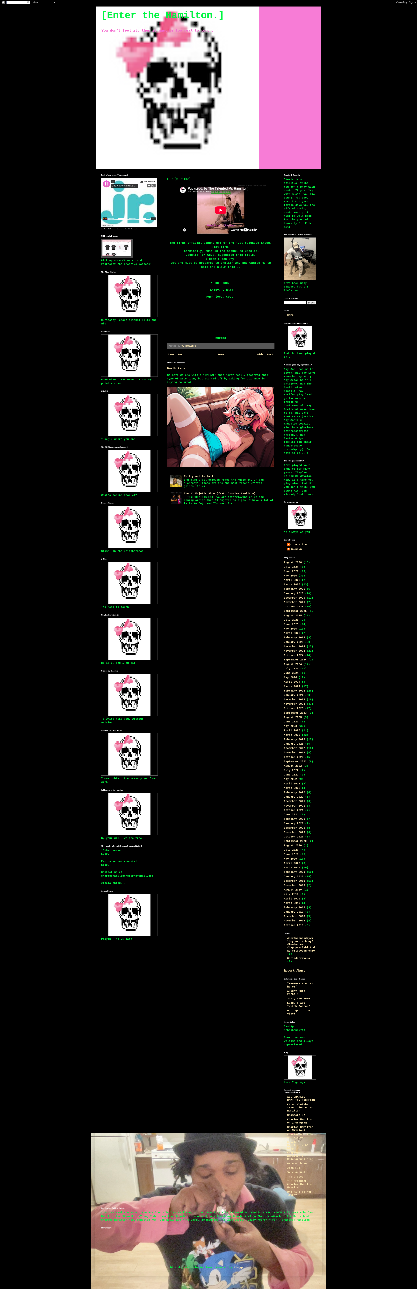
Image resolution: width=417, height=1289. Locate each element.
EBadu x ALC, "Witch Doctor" (298, 1005)
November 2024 (294, 651)
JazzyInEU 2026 (298, 998)
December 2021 (294, 801)
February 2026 (294, 589)
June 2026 (291, 571)
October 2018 (293, 925)
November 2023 (294, 704)
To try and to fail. (199, 476)
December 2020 (294, 828)
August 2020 (293, 845)
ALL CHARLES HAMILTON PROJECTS (301, 1099)
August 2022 (293, 766)
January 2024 (293, 695)
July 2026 (291, 566)
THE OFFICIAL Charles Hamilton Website (300, 1184)
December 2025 (294, 598)
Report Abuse (294, 971)
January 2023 (293, 743)
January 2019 (293, 912)
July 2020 (291, 850)
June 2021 (291, 814)
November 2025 (294, 602)
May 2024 (290, 677)
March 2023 (292, 735)
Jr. (102, 229)
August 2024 (293, 664)
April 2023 (292, 730)
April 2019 (292, 898)
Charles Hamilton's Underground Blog (300, 1156)
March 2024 (292, 686)
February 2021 (294, 819)
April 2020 (292, 863)
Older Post (265, 354)
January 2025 (293, 642)
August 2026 (293, 562)
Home (220, 354)
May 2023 (290, 726)
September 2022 (295, 761)
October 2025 (293, 606)
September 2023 (295, 713)
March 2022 (292, 788)
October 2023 (293, 708)
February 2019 (294, 907)
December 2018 (294, 916)
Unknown (296, 549)
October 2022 (293, 757)
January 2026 (293, 593)
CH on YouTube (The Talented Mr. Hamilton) (301, 1107)
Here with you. (298, 1163)
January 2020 (293, 876)
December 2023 (294, 699)
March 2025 (292, 633)
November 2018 (294, 920)
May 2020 (290, 858)
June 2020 (291, 854)
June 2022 (291, 774)
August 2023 (293, 717)
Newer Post (176, 354)
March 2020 (292, 867)
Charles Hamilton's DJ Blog (297, 1145)
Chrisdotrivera (298, 958)
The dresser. (297, 1176)
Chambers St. (297, 1115)
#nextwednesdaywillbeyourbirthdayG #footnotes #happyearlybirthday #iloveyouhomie (301, 944)
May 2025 (290, 628)
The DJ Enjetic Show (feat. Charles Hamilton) (220, 493)
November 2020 (294, 832)
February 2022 (294, 792)
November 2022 (294, 752)
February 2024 (294, 690)
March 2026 (292, 584)
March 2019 (292, 903)
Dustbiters (176, 368)
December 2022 (294, 748)
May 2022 (290, 779)
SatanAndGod (296, 1172)
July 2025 (291, 620)
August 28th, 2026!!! (297, 993)
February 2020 (294, 872)
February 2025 (294, 637)
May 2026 (290, 575)
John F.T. (294, 1168)
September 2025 (295, 611)
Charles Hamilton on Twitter (300, 1136)
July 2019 (291, 894)
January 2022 (293, 796)
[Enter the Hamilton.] (162, 15)
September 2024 (295, 659)
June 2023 (291, 721)
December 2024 (294, 646)
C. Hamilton (299, 544)
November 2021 (294, 805)
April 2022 (292, 783)
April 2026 (292, 580)
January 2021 (293, 823)
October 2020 (293, 836)
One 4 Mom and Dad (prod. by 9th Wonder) (120, 229)
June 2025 (291, 624)
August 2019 (293, 889)
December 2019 (294, 881)
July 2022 (291, 770)
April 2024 (292, 681)
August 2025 (293, 615)
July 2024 (291, 668)
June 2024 (291, 673)
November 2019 (294, 885)
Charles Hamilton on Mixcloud (300, 1129)
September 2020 (295, 841)
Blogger (239, 1267)
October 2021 (293, 810)
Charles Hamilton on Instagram (300, 1121)
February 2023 (294, 739)
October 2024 (293, 655)
